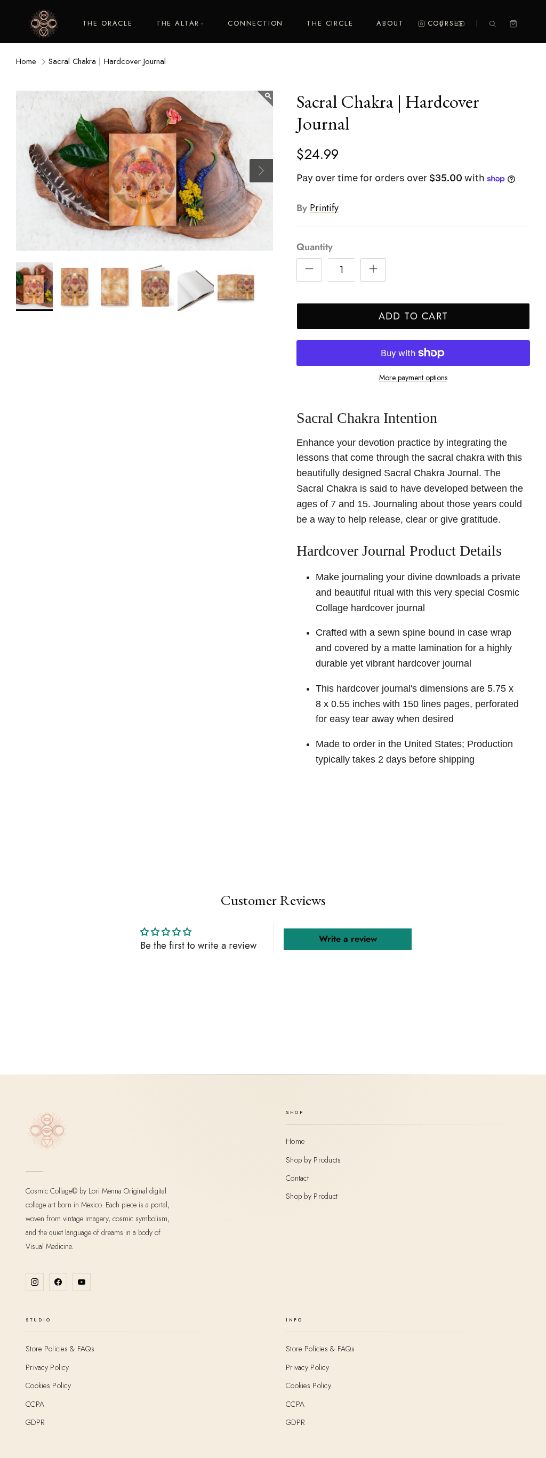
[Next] (261, 170)
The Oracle (108, 23)
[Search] (492, 24)
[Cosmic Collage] (44, 23)
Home (26, 61)
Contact (297, 1178)
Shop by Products (313, 1160)
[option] (144, 171)
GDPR (35, 1422)
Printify (324, 208)
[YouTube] (460, 23)
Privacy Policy (47, 1367)
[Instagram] (421, 23)
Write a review (348, 939)
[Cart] (513, 24)
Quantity (314, 247)
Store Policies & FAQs (60, 1348)
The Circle (330, 23)
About (390, 23)
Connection (255, 23)
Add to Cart (413, 316)
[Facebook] (441, 23)
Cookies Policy (48, 1385)
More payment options (413, 377)
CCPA (35, 1404)
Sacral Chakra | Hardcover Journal (107, 61)
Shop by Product (312, 1196)
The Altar (180, 23)
